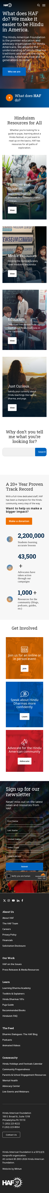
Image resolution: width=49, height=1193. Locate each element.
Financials (7, 940)
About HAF (8, 917)
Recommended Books (13, 1010)
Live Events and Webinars (15, 1091)
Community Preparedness (16, 1069)
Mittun (18, 1168)
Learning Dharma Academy (16, 988)
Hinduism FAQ (9, 1015)
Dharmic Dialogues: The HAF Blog (19, 1034)
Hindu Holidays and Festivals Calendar (22, 1063)
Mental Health (10, 1080)
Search (42, 452)
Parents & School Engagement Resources (24, 1074)
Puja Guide (8, 1004)
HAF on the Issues (12, 964)
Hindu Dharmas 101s (13, 999)
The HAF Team (10, 923)
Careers (6, 929)
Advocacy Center (11, 1086)
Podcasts (7, 1039)
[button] (14, 71)
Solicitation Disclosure (14, 945)
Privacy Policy (9, 934)
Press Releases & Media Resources (20, 969)
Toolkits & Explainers (13, 993)
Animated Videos (11, 1045)
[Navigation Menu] (43, 5)
